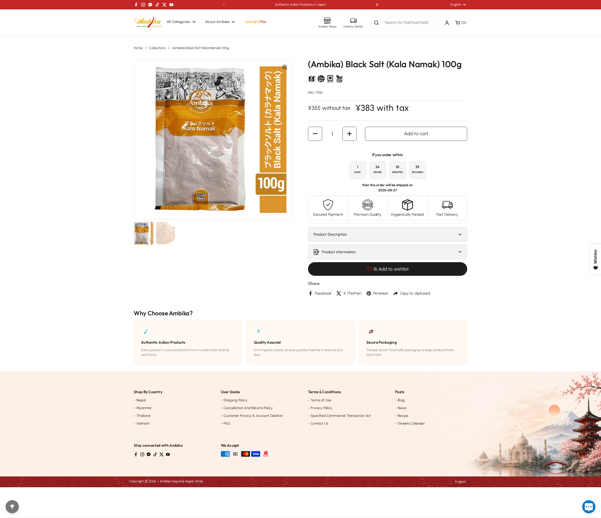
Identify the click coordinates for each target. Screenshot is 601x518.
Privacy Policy (320, 408)
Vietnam (142, 423)
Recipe (401, 416)
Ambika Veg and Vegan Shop (181, 481)
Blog (400, 400)
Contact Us (318, 423)
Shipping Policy (234, 400)
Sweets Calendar (410, 423)
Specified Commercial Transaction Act (339, 416)
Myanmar (143, 408)
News (400, 408)
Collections (157, 48)
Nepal (140, 400)
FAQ (225, 423)
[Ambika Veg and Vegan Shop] (148, 22)
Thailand (142, 416)
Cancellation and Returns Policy (247, 408)
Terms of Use (319, 400)
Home (138, 48)
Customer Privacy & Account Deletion (252, 416)
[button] (461, 23)
